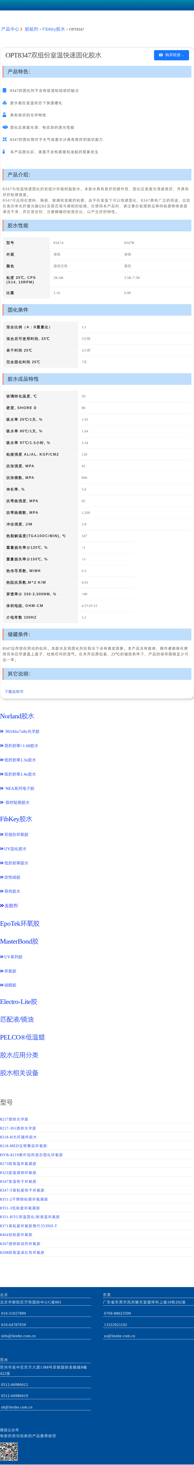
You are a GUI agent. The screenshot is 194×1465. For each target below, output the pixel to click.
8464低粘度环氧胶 (16, 1235)
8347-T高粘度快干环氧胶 (22, 1190)
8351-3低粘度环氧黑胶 (20, 1208)
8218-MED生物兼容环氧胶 (23, 1146)
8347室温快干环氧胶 (18, 1181)
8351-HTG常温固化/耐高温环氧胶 (30, 1217)
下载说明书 (13, 692)
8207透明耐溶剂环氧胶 (20, 1244)
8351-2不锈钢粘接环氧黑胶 (24, 1199)
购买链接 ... (173, 55)
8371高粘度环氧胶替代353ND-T (28, 1226)
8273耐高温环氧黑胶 (18, 1164)
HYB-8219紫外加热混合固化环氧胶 (31, 1155)
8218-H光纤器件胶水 (18, 1137)
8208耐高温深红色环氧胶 (22, 1252)
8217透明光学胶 (14, 1119)
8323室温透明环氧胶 (18, 1173)
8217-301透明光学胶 (18, 1128)
